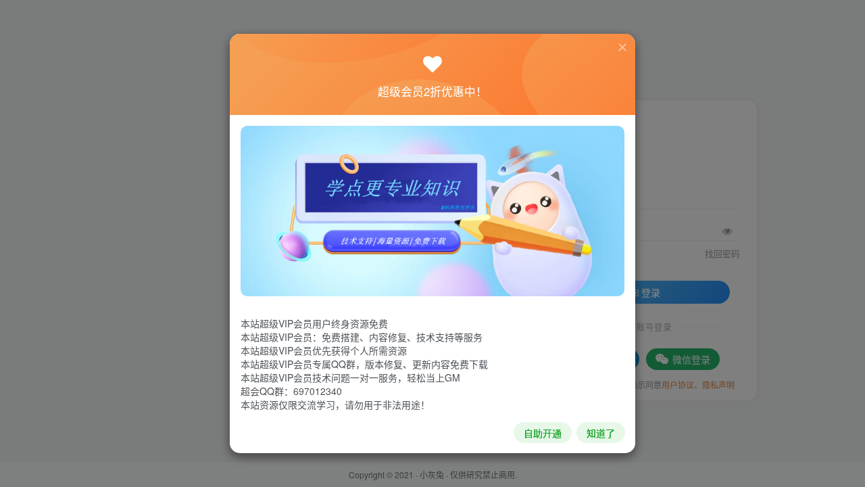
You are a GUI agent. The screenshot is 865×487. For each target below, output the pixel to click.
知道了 (601, 433)
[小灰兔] (432, 209)
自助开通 (543, 433)
